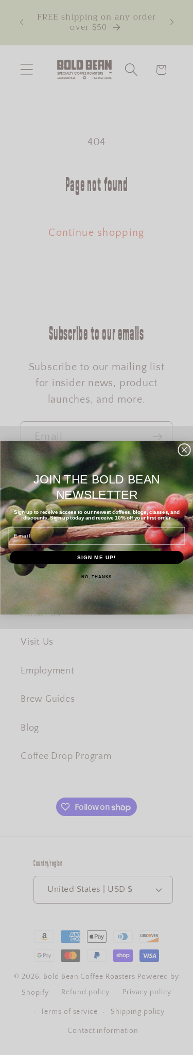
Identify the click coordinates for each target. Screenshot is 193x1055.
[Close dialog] (184, 450)
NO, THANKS (96, 576)
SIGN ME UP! (96, 557)
